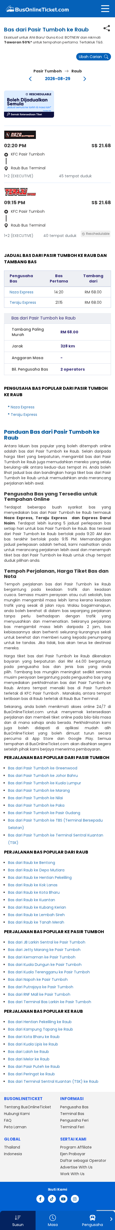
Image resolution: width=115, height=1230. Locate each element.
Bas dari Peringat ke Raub (31, 1074)
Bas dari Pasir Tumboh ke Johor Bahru (43, 775)
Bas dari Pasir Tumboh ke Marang (39, 790)
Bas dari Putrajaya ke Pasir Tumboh (40, 987)
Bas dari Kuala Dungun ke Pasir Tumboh (45, 964)
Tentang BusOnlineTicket (27, 1107)
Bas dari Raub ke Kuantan (31, 900)
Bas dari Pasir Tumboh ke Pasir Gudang (44, 812)
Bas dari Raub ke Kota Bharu (34, 892)
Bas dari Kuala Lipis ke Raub (33, 1044)
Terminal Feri (72, 1127)
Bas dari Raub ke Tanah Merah (36, 922)
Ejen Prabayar (72, 1154)
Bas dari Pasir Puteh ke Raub (34, 1066)
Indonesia (13, 1154)
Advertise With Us (76, 1167)
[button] (29, 104)
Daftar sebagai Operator (83, 1160)
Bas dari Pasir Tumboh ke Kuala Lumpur (44, 783)
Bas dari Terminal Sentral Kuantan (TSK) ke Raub (53, 1081)
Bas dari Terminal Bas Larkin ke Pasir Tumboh (49, 1001)
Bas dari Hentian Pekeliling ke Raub (40, 1021)
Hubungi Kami (17, 1113)
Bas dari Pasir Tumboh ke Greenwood (42, 768)
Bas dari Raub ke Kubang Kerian (37, 907)
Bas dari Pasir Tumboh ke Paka (36, 805)
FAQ (7, 1120)
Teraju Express (23, 302)
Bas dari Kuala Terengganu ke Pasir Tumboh (49, 972)
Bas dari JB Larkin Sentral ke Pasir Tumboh (46, 942)
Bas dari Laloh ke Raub (28, 1051)
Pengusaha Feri (74, 1120)
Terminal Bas (72, 1113)
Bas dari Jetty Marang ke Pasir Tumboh (44, 949)
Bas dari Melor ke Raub (28, 1059)
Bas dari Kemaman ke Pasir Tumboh (41, 957)
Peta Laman (15, 1127)
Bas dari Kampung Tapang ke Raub (40, 1029)
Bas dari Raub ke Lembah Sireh (36, 914)
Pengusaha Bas (74, 1107)
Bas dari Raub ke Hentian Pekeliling (40, 877)
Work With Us (72, 1173)
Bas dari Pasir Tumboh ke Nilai (35, 798)
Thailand (12, 1147)
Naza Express (21, 292)
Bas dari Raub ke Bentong (31, 862)
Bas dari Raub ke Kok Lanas (32, 885)
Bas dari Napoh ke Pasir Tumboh (38, 979)
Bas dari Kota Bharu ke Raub (34, 1036)
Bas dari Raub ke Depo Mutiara (36, 870)
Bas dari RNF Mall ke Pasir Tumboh (39, 994)
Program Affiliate (76, 1147)
